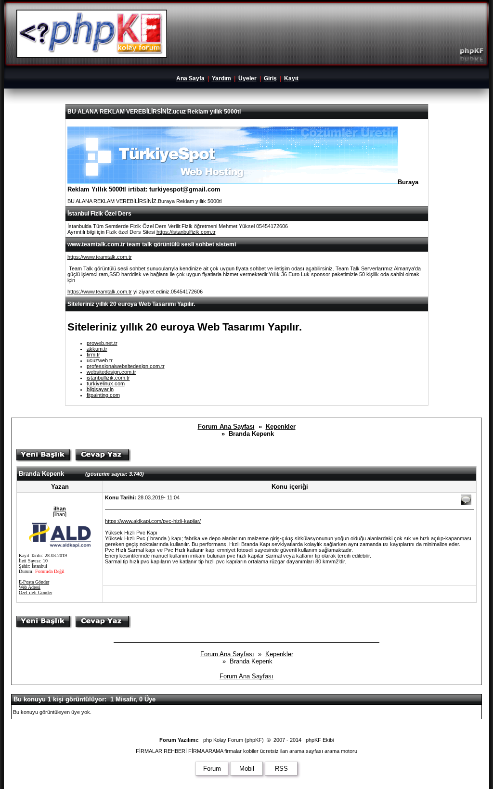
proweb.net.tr (102, 343)
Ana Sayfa (190, 78)
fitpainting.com (103, 395)
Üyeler (247, 78)
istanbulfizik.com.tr (108, 378)
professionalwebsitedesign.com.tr (126, 366)
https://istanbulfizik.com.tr (186, 232)
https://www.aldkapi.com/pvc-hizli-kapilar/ (153, 521)
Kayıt (291, 78)
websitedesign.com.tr (111, 372)
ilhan (59, 508)
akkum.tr (97, 349)
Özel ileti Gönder (35, 592)
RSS (281, 768)
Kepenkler (281, 426)
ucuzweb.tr (100, 360)
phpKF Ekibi (320, 740)
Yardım (221, 78)
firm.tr (93, 354)
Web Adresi (29, 587)
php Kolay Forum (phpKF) (233, 740)
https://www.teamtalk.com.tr (99, 257)
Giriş (270, 78)
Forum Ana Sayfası (226, 426)
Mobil (246, 768)
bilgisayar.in (100, 389)
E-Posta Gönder (34, 582)
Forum (212, 768)
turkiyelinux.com (106, 383)
